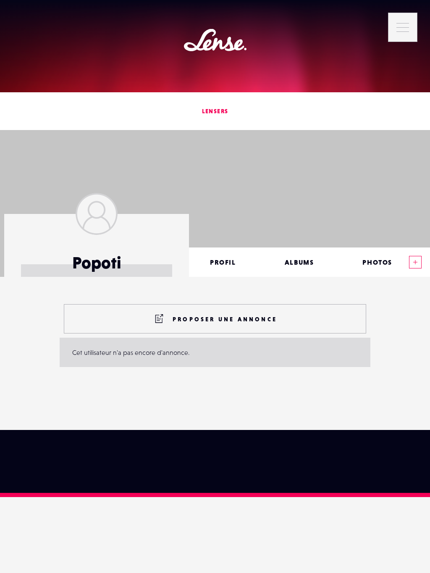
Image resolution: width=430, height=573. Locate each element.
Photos (377, 262)
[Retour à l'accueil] (215, 40)
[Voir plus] (415, 262)
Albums (299, 262)
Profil (223, 262)
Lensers (215, 111)
